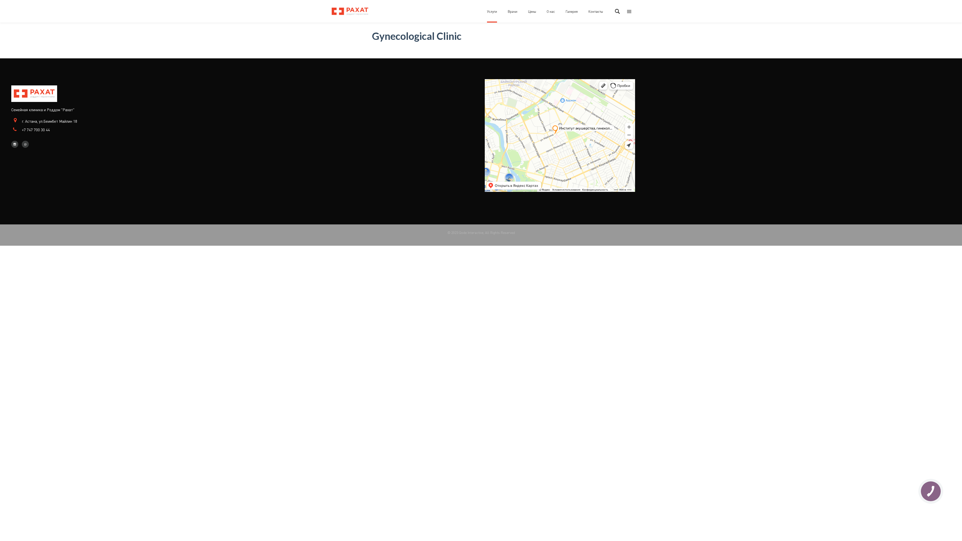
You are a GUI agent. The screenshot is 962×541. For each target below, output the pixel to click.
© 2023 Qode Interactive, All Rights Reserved (481, 232)
